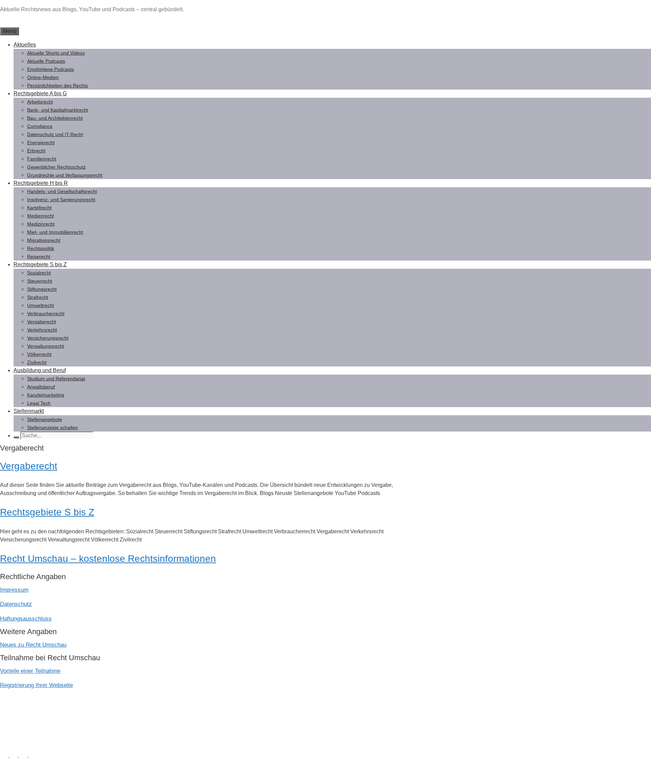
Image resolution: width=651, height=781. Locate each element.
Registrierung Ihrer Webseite (36, 685)
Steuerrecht (39, 281)
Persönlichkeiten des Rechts (57, 85)
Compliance (40, 126)
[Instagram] (32, 755)
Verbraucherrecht (45, 313)
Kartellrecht (39, 207)
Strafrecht (37, 297)
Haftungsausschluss (26, 618)
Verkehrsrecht (42, 329)
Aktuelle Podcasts (46, 61)
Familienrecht (41, 158)
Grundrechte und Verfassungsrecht (64, 175)
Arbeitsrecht (40, 101)
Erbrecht (36, 150)
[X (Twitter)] (14, 755)
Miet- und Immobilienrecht (55, 232)
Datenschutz (16, 604)
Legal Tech (39, 403)
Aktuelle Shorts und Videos (56, 53)
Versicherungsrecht (47, 338)
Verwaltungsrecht (45, 346)
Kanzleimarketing (45, 395)
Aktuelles (25, 44)
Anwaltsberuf (41, 386)
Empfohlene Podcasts (50, 69)
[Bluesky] (23, 755)
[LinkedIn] (4, 755)
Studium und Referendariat (56, 378)
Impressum (14, 590)
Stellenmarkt (29, 411)
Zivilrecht (36, 362)
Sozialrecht (39, 272)
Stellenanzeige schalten (52, 427)
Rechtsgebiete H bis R (41, 183)
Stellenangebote (44, 419)
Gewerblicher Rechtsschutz (56, 167)
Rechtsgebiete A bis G (40, 93)
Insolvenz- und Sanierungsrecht (61, 199)
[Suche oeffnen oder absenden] (16, 437)
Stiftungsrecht (42, 289)
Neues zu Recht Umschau (33, 645)
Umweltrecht (40, 305)
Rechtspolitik (40, 248)
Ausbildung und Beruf (40, 370)
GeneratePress (74, 770)
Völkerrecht (39, 354)
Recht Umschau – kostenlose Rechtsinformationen (108, 558)
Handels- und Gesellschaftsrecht (62, 191)
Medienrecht (40, 215)
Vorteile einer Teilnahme (30, 671)
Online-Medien (43, 77)
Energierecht (41, 142)
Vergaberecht (41, 321)
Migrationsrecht (43, 240)
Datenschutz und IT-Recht (55, 134)
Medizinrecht (41, 224)
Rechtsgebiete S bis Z (40, 264)
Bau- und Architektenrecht (55, 118)
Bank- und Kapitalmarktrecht (57, 110)
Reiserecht (38, 256)
